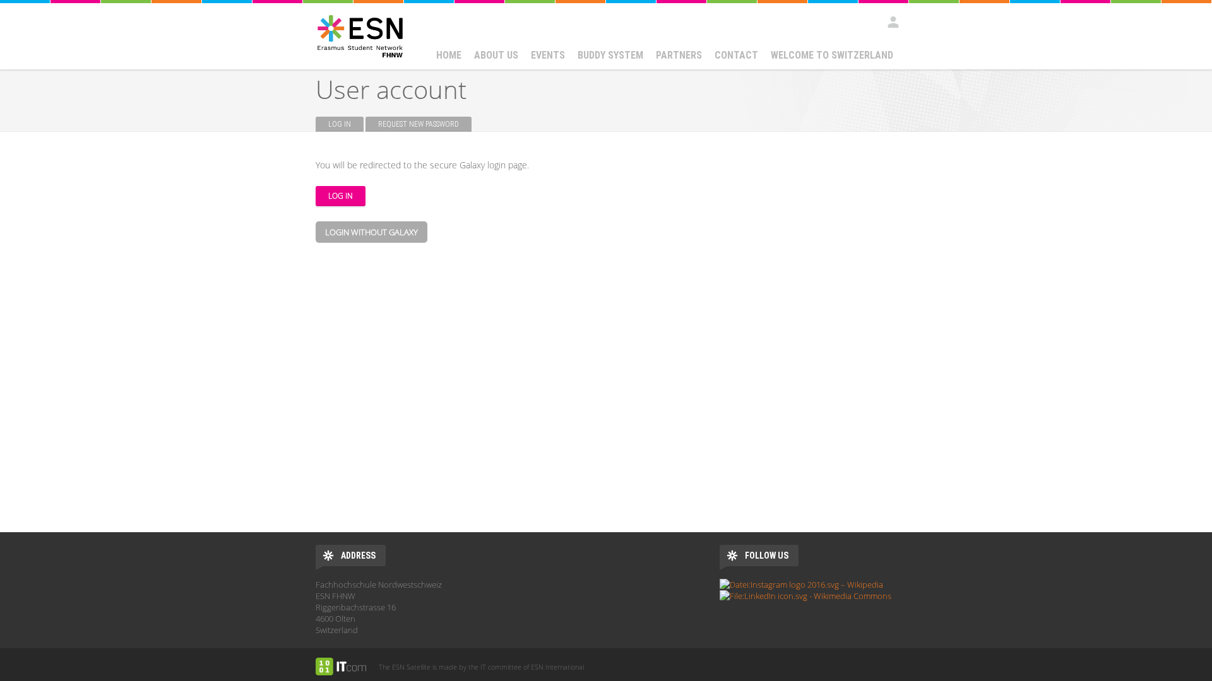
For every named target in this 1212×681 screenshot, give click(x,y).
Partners (679, 55)
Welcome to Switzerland (832, 55)
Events (548, 55)
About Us (496, 55)
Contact (736, 55)
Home (448, 55)
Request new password (418, 124)
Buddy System (610, 55)
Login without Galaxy (371, 232)
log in (893, 22)
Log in (346, 124)
